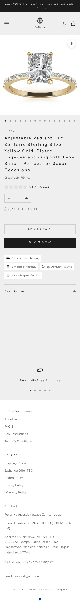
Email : (9, 576)
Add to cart (40, 229)
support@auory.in (26, 576)
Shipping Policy (15, 463)
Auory (9, 130)
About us (10, 419)
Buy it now (40, 242)
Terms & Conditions (18, 441)
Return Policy (13, 478)
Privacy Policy (13, 485)
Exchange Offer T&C (18, 470)
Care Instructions (16, 434)
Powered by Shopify (52, 589)
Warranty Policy (15, 492)
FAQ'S (8, 426)
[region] (40, 375)
